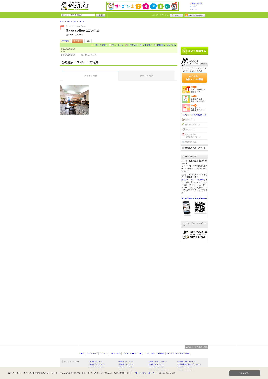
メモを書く (147, 45)
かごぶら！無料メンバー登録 (194, 78)
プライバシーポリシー (132, 353)
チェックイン (117, 45)
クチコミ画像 (146, 75)
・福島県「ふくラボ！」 (96, 364)
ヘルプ (194, 6)
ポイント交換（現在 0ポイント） (193, 135)
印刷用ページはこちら (166, 45)
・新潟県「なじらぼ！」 (126, 364)
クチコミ (77, 41)
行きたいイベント (192, 124)
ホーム (194, 9)
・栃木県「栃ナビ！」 (96, 361)
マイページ (189, 129)
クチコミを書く (100, 45)
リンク (146, 353)
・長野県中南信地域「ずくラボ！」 (189, 364)
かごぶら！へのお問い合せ (178, 353)
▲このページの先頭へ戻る (196, 347)
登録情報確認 (190, 142)
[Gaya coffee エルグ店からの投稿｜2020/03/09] (74, 100)
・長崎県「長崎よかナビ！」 (187, 361)
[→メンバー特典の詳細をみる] (194, 115)
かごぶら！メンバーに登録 (192, 180)
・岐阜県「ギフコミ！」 (155, 364)
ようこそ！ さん (160, 15)
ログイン (176, 15)
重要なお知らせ (197, 3)
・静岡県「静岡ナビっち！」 (157, 361)
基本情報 (65, 41)
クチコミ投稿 (115, 353)
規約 (153, 353)
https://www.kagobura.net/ (195, 198)
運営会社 (161, 353)
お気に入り (133, 45)
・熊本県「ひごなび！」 (126, 361)
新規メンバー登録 (194, 15)
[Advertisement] (194, 31)
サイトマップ (92, 353)
